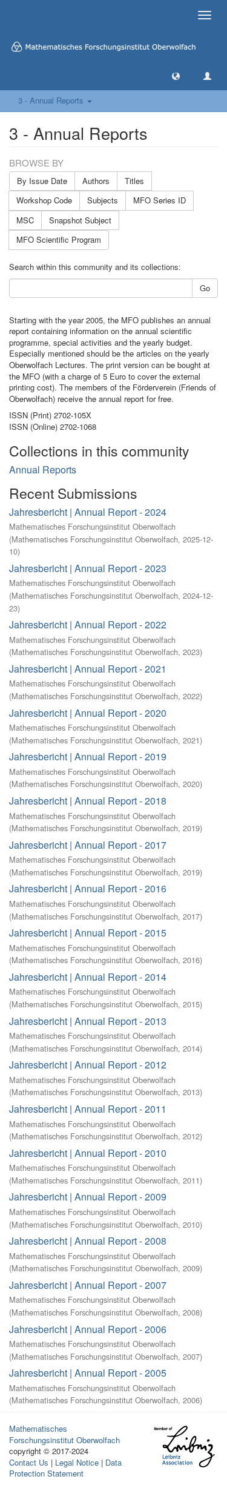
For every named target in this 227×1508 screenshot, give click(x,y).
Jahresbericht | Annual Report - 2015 (87, 933)
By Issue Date (42, 180)
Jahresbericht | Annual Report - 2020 (87, 713)
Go (205, 288)
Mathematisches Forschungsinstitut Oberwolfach (64, 1434)
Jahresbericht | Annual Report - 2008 (87, 1241)
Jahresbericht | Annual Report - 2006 (87, 1329)
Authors (96, 180)
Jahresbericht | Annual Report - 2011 (87, 1109)
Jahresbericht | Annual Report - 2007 (87, 1285)
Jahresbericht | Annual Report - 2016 (87, 888)
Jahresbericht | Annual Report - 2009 (87, 1196)
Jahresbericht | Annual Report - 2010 (87, 1153)
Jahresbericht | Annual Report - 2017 (87, 845)
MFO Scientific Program (58, 239)
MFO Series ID (159, 200)
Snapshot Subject (80, 220)
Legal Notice (77, 1462)
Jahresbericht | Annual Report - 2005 (87, 1373)
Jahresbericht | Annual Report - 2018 (87, 801)
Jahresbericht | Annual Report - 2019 (87, 756)
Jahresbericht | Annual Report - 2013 (87, 1021)
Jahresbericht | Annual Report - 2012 (87, 1065)
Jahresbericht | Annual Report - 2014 (87, 977)
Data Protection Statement (65, 1468)
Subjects (102, 200)
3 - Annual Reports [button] (52, 100)
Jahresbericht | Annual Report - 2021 (87, 669)
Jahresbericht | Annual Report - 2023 (87, 568)
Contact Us (28, 1462)
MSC (25, 220)
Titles (134, 180)
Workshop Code (44, 200)
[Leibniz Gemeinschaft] (184, 1446)
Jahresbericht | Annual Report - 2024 (87, 512)
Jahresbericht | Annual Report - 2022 (87, 624)
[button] (175, 75)
